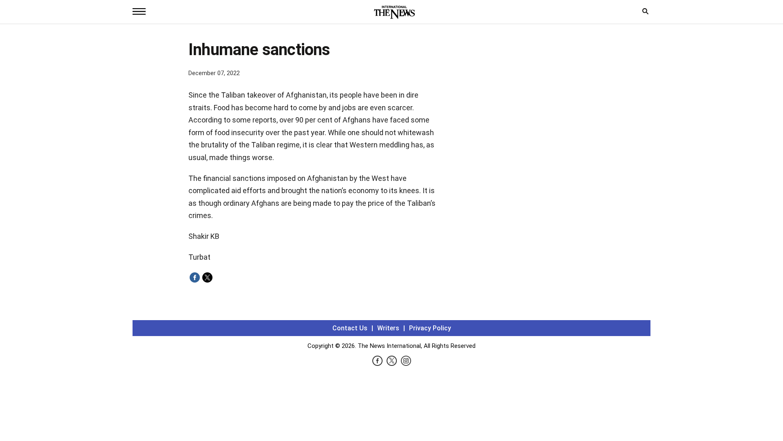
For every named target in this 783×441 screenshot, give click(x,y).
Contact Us (349, 328)
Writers (388, 328)
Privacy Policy (430, 328)
